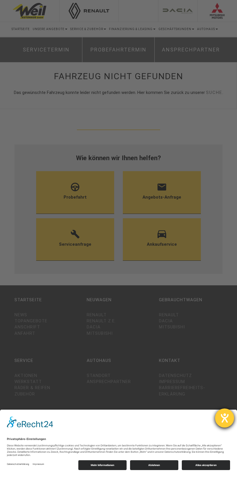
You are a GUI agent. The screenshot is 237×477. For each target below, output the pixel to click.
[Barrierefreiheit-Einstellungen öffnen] (224, 418)
